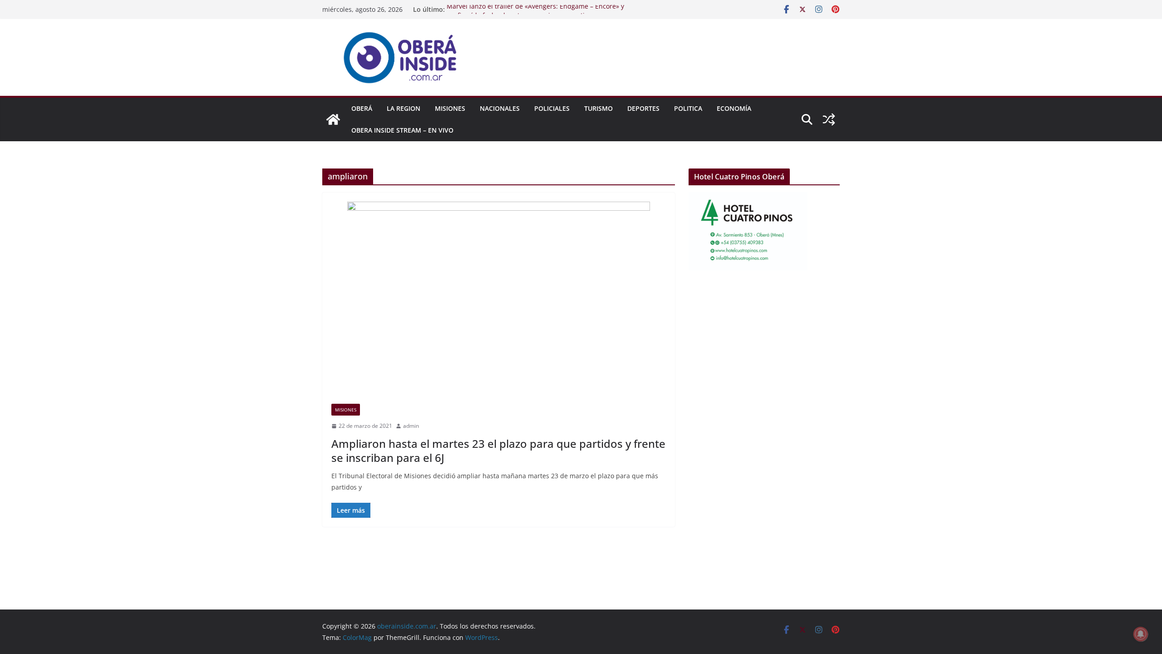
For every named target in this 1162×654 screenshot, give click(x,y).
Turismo (598, 108)
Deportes (643, 108)
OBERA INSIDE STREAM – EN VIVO (402, 130)
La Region (403, 108)
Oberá (361, 108)
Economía (734, 108)
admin (411, 426)
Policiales (552, 108)
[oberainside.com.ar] (333, 119)
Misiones (450, 108)
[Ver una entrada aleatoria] (829, 119)
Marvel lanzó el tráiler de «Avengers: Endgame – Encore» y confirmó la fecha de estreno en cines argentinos (535, 14)
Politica (688, 108)
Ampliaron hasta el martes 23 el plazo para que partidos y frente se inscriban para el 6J (498, 450)
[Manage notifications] (1140, 634)
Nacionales (500, 108)
